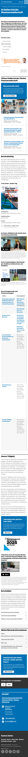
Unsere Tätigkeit (7, 46)
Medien (21, 739)
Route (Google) (8, 711)
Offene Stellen (6, 41)
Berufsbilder (6, 49)
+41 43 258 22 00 (10, 718)
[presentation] (14, 61)
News (9, 739)
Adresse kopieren (9, 714)
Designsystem (14, 744)
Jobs (14, 741)
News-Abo (14, 739)
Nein (9, 684)
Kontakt (5, 52)
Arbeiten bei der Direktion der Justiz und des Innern (15, 6)
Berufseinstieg (7, 44)
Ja (3, 684)
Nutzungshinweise (17, 746)
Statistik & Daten (6, 741)
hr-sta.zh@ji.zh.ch (10, 721)
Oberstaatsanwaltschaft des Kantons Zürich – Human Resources (12, 700)
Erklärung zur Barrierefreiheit (7, 746)
